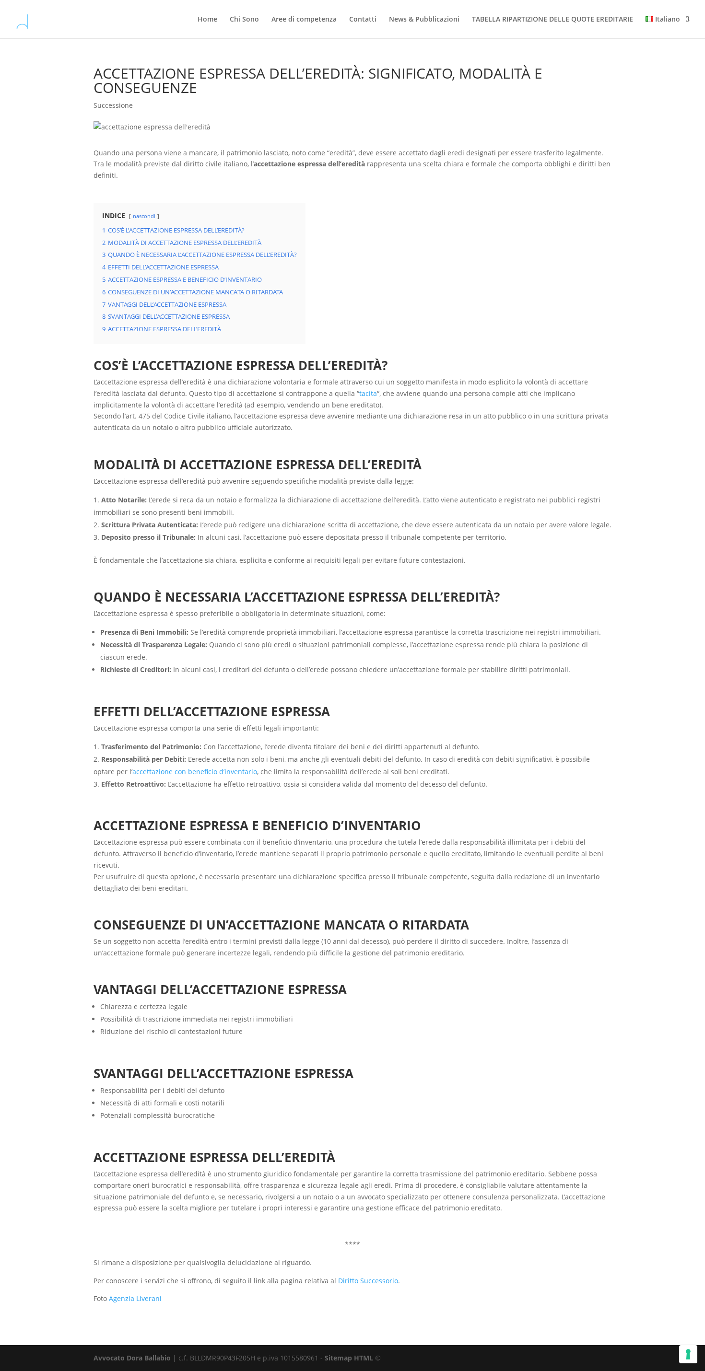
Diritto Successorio (368, 1280)
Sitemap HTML (349, 1357)
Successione (113, 105)
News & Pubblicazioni (424, 19)
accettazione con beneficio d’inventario (194, 771)
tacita (368, 393)
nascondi (144, 216)
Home (207, 19)
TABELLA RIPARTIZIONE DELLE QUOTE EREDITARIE (552, 19)
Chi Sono (244, 19)
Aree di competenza (304, 19)
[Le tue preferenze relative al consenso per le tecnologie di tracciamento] (688, 1354)
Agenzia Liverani (135, 1298)
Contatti (362, 19)
